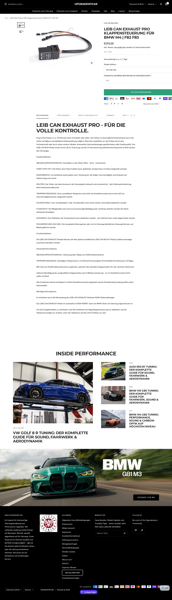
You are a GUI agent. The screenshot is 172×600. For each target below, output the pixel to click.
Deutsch (151, 4)
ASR (130, 411)
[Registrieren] (124, 533)
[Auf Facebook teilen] (111, 104)
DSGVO (65, 563)
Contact (121, 11)
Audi (131, 363)
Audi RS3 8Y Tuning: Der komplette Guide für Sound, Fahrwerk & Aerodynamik (143, 372)
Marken (84, 11)
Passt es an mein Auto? (88, 115)
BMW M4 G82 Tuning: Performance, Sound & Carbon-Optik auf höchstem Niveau (144, 420)
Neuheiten (95, 11)
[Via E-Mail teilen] (122, 104)
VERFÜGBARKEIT (63, 115)
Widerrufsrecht (68, 528)
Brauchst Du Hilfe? (151, 104)
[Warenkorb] (166, 4)
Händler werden (68, 551)
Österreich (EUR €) (136, 4)
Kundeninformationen (71, 536)
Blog (113, 11)
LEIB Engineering (111, 23)
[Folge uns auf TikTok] (142, 530)
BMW (131, 387)
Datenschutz (67, 524)
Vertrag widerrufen (72, 573)
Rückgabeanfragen (69, 544)
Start (6, 18)
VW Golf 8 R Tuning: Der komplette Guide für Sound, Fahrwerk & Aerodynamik (50, 437)
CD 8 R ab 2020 (18, 428)
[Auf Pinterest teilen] (114, 104)
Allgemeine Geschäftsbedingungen (76, 520)
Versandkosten (120, 47)
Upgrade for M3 (146, 497)
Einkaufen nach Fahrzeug (42, 11)
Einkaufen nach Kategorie (67, 11)
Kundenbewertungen (70, 578)
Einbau (65, 555)
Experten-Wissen (69, 567)
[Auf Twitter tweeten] (118, 104)
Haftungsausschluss (70, 540)
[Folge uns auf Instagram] (135, 530)
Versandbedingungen (70, 548)
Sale (105, 11)
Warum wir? (67, 559)
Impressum (66, 532)
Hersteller (127, 115)
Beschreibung (42, 115)
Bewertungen (134, 11)
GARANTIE (110, 115)
